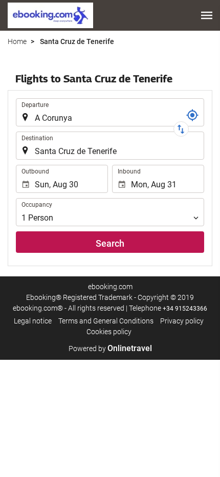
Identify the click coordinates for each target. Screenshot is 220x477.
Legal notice (33, 321)
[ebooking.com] (50, 15)
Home (17, 41)
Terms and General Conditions (105, 321)
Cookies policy (108, 332)
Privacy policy (182, 321)
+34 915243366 (185, 308)
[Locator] (192, 115)
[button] (206, 15)
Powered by (110, 348)
